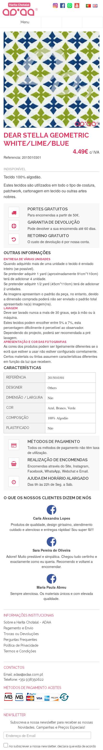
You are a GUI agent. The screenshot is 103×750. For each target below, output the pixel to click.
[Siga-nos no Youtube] (75, 5)
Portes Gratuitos (48, 209)
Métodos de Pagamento (54, 441)
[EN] (95, 5)
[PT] (88, 5)
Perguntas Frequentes (20, 640)
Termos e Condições (20, 651)
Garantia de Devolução (54, 222)
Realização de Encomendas (57, 459)
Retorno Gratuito (48, 235)
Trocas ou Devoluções (21, 634)
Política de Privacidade (21, 645)
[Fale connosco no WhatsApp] (68, 5)
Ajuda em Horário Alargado (58, 478)
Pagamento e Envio (18, 628)
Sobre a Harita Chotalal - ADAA (27, 622)
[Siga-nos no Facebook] (61, 5)
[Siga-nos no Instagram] (54, 5)
